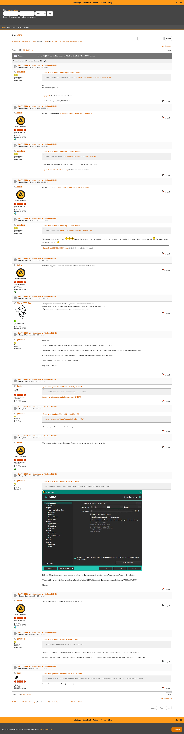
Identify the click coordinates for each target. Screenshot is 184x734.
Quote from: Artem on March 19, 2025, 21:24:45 (61, 639)
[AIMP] (15, 140)
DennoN (46, 41)
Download (87, 3)
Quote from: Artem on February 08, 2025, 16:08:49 (62, 72)
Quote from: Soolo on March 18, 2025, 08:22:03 (61, 414)
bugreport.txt (47, 96)
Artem (19, 113)
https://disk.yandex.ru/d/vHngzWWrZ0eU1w (94, 77)
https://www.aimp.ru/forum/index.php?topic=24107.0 (61, 397)
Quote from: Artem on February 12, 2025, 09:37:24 (62, 151)
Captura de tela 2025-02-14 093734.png (55, 248)
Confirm (177, 729)
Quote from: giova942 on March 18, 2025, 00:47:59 (62, 387)
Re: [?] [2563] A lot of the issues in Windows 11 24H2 (37, 65)
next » (170, 46)
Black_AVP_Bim (24, 303)
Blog (110, 3)
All (24, 50)
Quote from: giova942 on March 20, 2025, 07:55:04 (62, 674)
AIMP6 (19, 35)
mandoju (21, 72)
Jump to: (153, 708)
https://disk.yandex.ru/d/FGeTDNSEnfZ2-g (73, 187)
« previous (164, 46)
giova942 (21, 339)
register (15, 10)
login (9, 10)
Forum (103, 3)
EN (181, 3)
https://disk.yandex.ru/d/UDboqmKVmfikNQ (76, 113)
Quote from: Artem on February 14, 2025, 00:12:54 (62, 226)
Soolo (19, 386)
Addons (95, 3)
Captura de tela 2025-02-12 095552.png (55, 169)
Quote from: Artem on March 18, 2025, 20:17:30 (61, 481)
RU (177, 3)
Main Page (77, 3)
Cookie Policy (46, 729)
